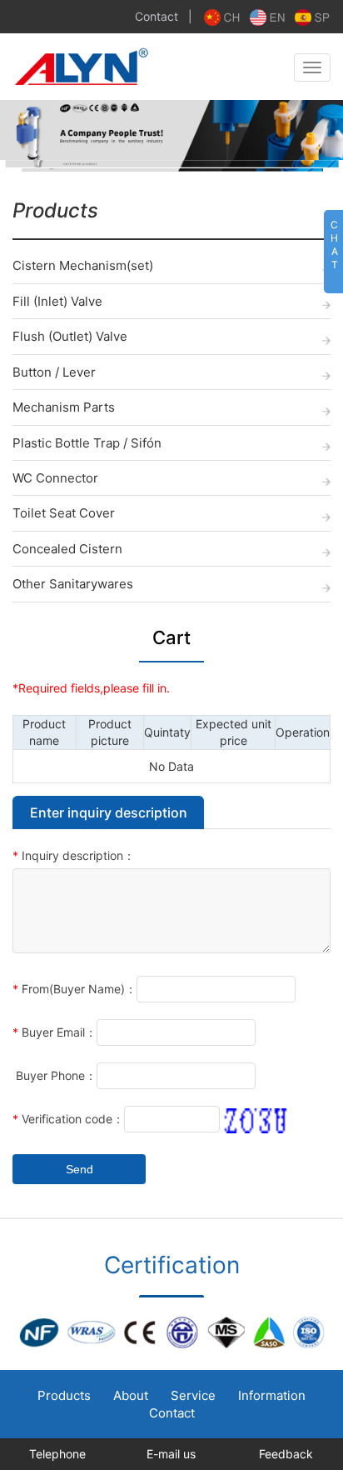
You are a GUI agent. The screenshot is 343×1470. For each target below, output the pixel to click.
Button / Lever (54, 372)
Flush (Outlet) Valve (69, 336)
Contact (156, 16)
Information (272, 1395)
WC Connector (55, 478)
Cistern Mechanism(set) (82, 265)
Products (64, 1395)
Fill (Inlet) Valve (57, 301)
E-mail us (171, 1454)
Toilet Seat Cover (63, 513)
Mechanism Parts (63, 407)
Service (193, 1395)
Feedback (286, 1454)
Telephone (57, 1454)
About (130, 1395)
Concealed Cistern (67, 549)
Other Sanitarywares (72, 584)
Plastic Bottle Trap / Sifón (87, 443)
